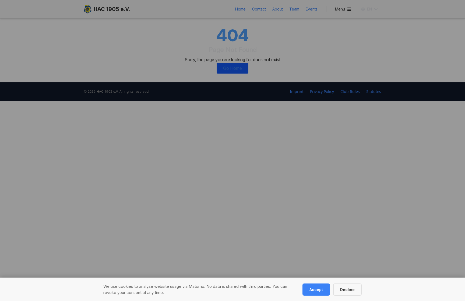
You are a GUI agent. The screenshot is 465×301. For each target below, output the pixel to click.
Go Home (232, 68)
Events (312, 9)
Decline (347, 289)
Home (240, 9)
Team (294, 9)
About (277, 9)
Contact (259, 9)
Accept (316, 289)
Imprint (297, 91)
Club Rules (350, 91)
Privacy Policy (322, 91)
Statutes (373, 91)
